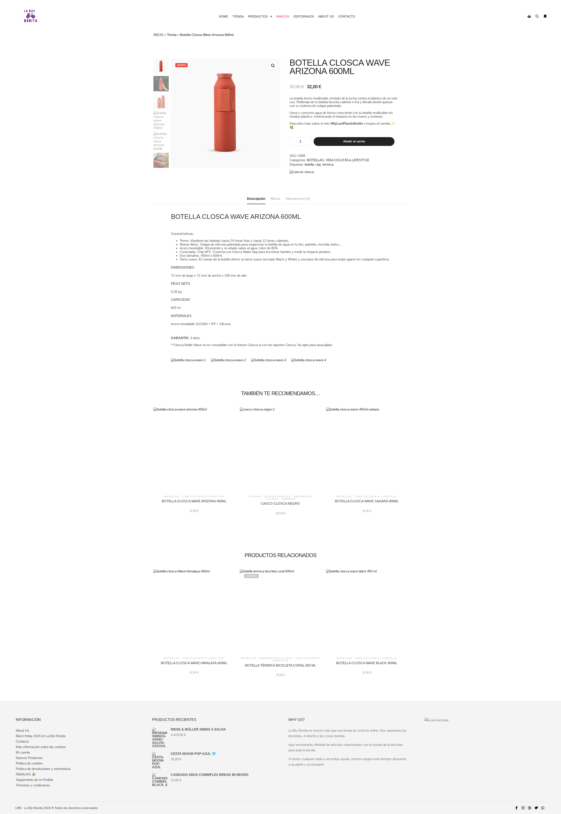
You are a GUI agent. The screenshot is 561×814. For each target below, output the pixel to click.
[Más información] (545, 16)
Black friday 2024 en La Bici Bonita (40, 736)
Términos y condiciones (33, 785)
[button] (273, 66)
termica (328, 164)
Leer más (280, 612)
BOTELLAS (315, 160)
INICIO (158, 35)
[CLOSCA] (301, 172)
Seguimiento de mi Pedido (34, 780)
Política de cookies (29, 763)
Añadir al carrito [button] (194, 449)
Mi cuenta (23, 752)
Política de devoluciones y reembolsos (43, 769)
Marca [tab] (275, 198)
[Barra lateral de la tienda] (529, 16)
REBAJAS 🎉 (26, 774)
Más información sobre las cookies (41, 747)
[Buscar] (537, 16)
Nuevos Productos (29, 758)
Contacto (22, 741)
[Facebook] (516, 808)
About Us (22, 730)
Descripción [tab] (256, 198)
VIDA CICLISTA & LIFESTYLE (347, 160)
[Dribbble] (530, 808)
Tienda (171, 35)
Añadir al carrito (354, 141)
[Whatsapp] (543, 808)
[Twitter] (536, 808)
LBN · (19, 808)
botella (309, 164)
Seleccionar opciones (280, 450)
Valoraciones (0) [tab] (297, 198)
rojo (318, 164)
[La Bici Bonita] (30, 16)
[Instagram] (523, 808)
